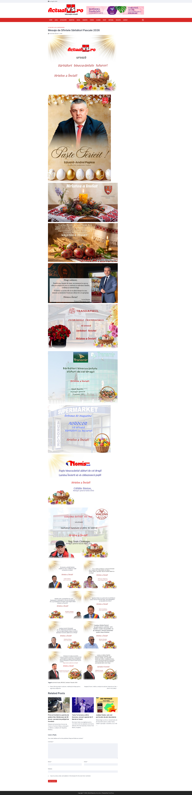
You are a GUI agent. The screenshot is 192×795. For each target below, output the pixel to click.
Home (50, 20)
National (111, 20)
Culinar (98, 20)
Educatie (118, 20)
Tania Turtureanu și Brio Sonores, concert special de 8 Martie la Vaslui (82, 717)
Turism (92, 20)
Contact (125, 20)
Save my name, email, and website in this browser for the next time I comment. (70, 776)
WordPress (111, 793)
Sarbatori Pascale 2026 (71, 682)
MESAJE (63, 682)
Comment (51, 742)
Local (56, 20)
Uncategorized (60, 27)
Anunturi (71, 20)
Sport (104, 20)
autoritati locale (56, 682)
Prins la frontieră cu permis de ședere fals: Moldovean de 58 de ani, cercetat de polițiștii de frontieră (58, 718)
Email (86, 762)
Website (50, 769)
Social (78, 20)
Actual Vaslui (52, 33)
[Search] (143, 20)
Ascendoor (98, 793)
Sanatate (84, 20)
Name (50, 762)
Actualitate (63, 20)
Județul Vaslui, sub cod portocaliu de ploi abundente (106, 716)
